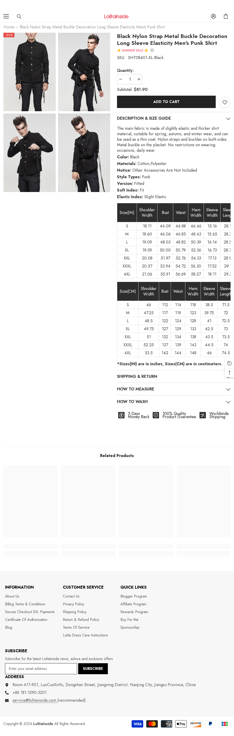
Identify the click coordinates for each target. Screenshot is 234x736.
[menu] (6, 16)
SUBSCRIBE (93, 668)
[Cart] (225, 16)
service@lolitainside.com (35, 700)
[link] (30, 546)
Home (8, 27)
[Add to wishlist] (225, 102)
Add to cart (166, 101)
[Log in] (213, 16)
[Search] (19, 16)
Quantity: (125, 70)
